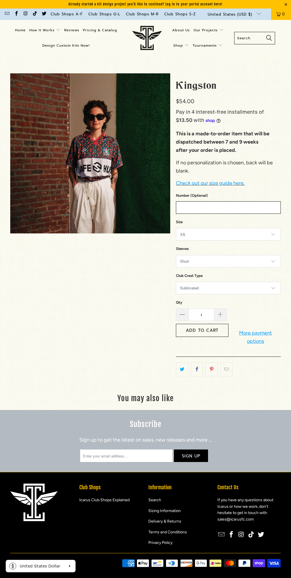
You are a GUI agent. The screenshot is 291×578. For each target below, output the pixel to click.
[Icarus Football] (147, 38)
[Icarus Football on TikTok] (34, 14)
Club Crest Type (189, 276)
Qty (179, 302)
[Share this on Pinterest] (211, 369)
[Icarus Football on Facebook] (15, 14)
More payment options (255, 337)
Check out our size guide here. (210, 183)
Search (154, 500)
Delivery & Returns (164, 521)
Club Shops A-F (67, 14)
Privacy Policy (160, 542)
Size (179, 222)
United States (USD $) (231, 14)
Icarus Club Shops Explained (104, 500)
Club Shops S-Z (180, 14)
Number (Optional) (192, 195)
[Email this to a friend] (226, 369)
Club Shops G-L (104, 14)
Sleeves (182, 248)
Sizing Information (164, 510)
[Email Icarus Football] (6, 14)
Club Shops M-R (142, 14)
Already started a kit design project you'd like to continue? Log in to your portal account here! (145, 4)
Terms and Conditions (167, 532)
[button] (45, 30)
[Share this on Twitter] (182, 369)
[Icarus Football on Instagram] (25, 14)
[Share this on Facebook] (197, 369)
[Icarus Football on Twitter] (43, 14)
